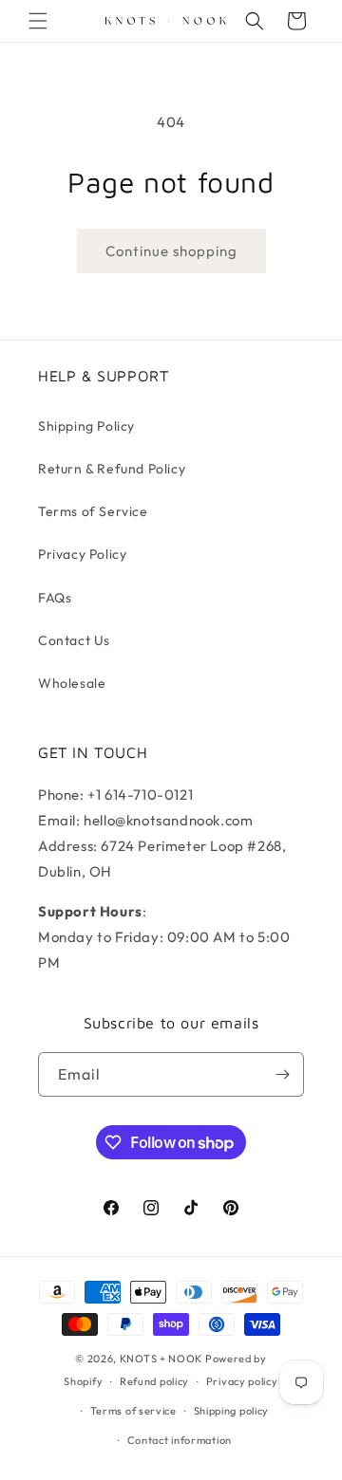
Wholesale (71, 683)
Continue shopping (171, 251)
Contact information (179, 1440)
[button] (38, 21)
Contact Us (74, 640)
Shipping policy (232, 1410)
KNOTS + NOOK (161, 1358)
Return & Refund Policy (111, 468)
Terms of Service (93, 511)
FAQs (54, 597)
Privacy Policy (82, 554)
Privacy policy (242, 1381)
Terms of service (133, 1410)
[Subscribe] (282, 1074)
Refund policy (154, 1381)
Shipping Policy (86, 426)
